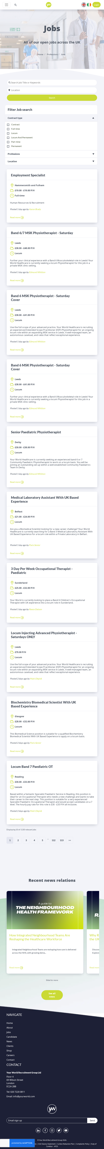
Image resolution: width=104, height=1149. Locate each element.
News (9, 1041)
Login (96, 4)
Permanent (16, 146)
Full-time (15, 128)
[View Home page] (52, 1109)
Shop (9, 1050)
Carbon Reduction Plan (65, 1144)
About (9, 1027)
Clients (9, 1046)
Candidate (11, 1036)
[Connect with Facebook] (45, 1130)
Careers (10, 1055)
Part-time (15, 141)
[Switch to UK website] (84, 4)
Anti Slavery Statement (46, 1144)
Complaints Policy (82, 1144)
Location (12, 161)
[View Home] (48, 4)
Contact (10, 1059)
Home (40, 54)
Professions (52, 54)
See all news (52, 995)
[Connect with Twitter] (59, 1130)
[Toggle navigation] (6, 4)
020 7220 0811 (17, 1091)
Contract (15, 124)
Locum (14, 133)
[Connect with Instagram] (52, 1130)
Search (52, 97)
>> (70, 840)
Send (92, 1120)
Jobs (63, 54)
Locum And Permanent (22, 137)
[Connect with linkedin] (38, 1130)
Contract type (15, 118)
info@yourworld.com (24, 1096)
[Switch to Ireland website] (89, 4)
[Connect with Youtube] (66, 1130)
